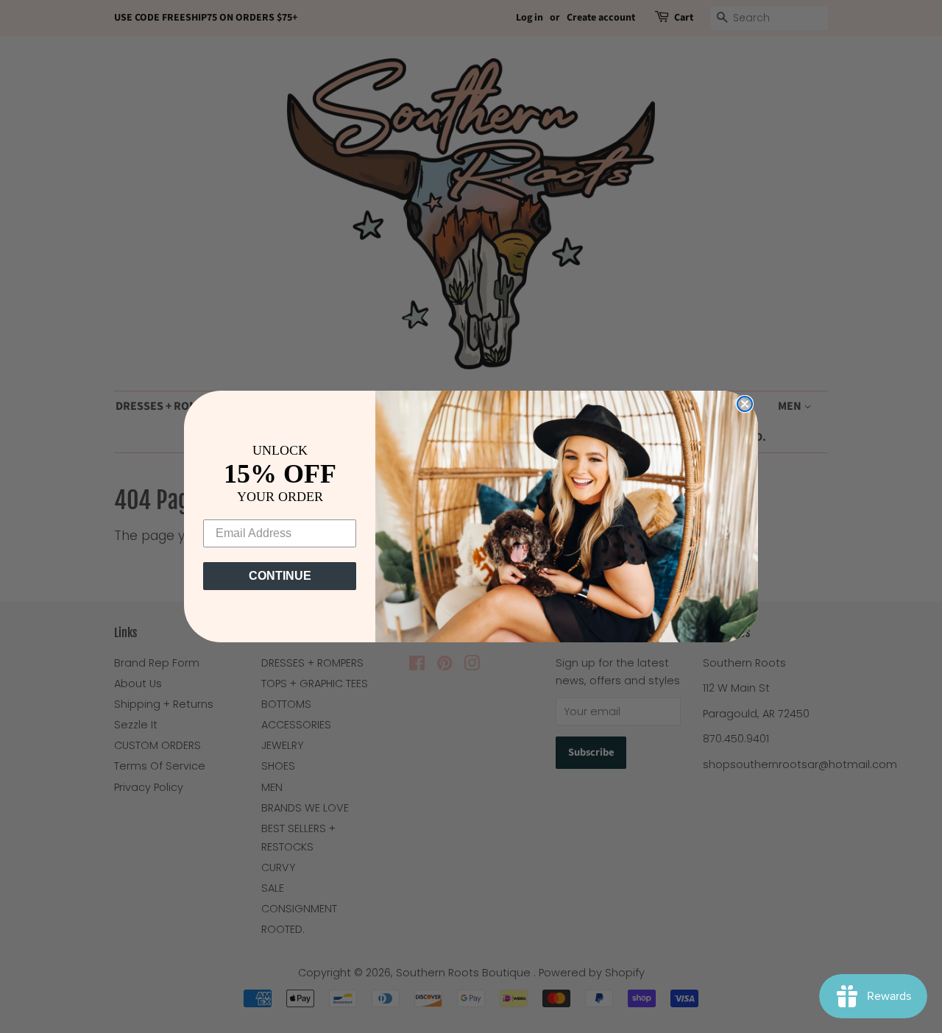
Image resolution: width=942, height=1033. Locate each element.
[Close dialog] (744, 404)
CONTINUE (280, 575)
